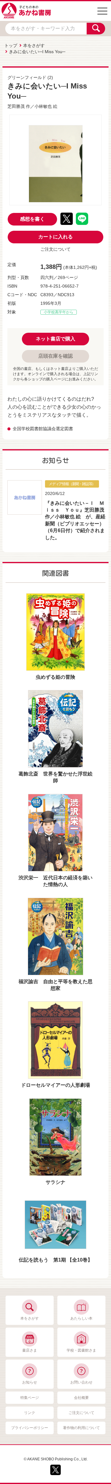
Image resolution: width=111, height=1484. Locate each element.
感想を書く (32, 219)
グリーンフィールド (26, 77)
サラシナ (55, 1182)
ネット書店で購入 (55, 338)
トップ (10, 45)
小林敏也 (43, 106)
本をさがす (34, 45)
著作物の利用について (81, 1428)
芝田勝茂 (16, 106)
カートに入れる (55, 236)
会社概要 (81, 1398)
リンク (29, 1413)
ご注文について (55, 249)
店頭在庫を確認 (55, 356)
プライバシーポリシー (29, 1428)
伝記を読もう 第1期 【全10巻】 (55, 1259)
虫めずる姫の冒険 (55, 677)
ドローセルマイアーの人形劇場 (55, 1085)
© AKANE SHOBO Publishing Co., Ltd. (56, 1459)
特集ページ (29, 1398)
